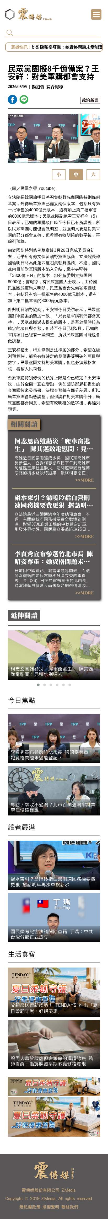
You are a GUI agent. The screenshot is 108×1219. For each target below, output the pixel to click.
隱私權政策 (29, 1207)
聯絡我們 (69, 1207)
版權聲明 (50, 1207)
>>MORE (84, 480)
